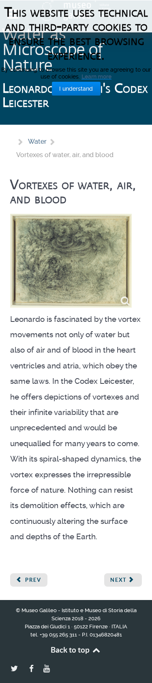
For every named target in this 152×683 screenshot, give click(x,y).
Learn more (96, 76)
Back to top (71, 649)
